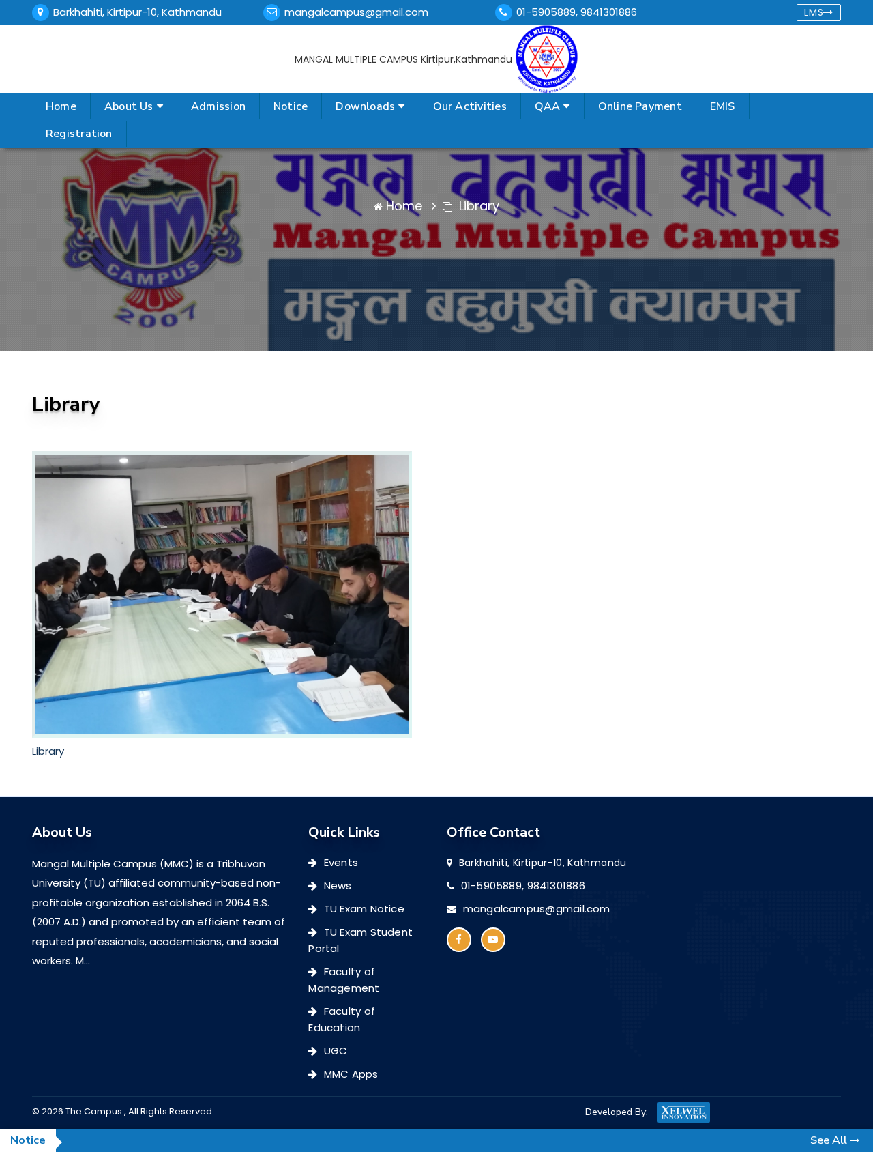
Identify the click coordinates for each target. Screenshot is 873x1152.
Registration (79, 133)
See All (830, 1140)
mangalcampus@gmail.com (356, 12)
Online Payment (640, 106)
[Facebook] (459, 939)
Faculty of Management (343, 979)
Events (339, 862)
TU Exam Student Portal (360, 940)
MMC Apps (349, 1074)
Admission (218, 106)
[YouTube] (493, 939)
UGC (334, 1050)
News (336, 885)
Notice (290, 106)
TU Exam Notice (362, 909)
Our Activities (470, 106)
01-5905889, (548, 12)
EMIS (722, 106)
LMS (813, 12)
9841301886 (608, 12)
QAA (548, 106)
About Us (128, 106)
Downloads (365, 106)
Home (61, 106)
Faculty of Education (341, 1019)
